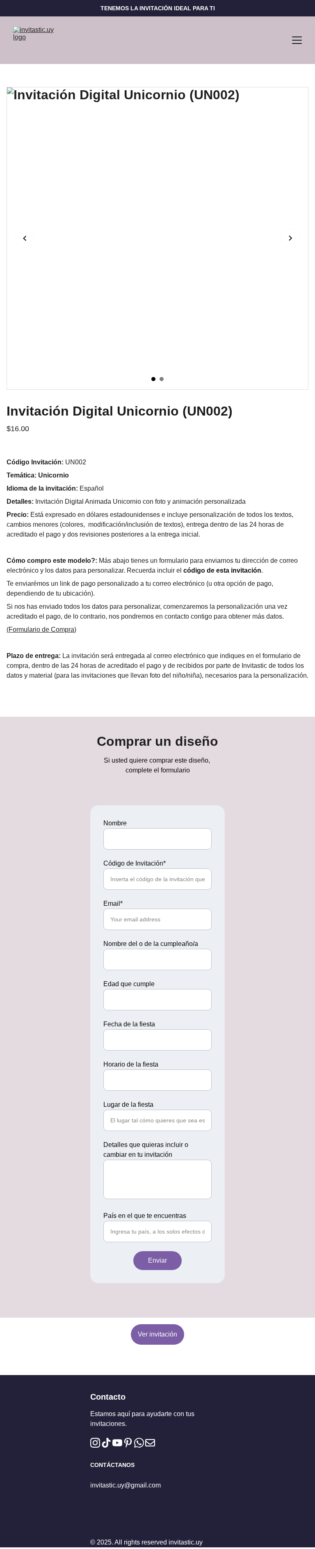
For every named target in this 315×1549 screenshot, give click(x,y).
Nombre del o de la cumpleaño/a (150, 943)
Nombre (115, 823)
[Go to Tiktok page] (106, 1443)
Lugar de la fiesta (128, 1104)
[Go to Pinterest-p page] (128, 1443)
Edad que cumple (129, 983)
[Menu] (297, 40)
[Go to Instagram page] (95, 1443)
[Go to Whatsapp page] (139, 1443)
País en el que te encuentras (144, 1215)
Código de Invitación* (134, 863)
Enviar (157, 1260)
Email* (113, 903)
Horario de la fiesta (130, 1064)
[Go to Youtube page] (117, 1443)
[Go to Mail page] (150, 1443)
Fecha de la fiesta (129, 1024)
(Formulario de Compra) (41, 629)
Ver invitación (157, 1334)
